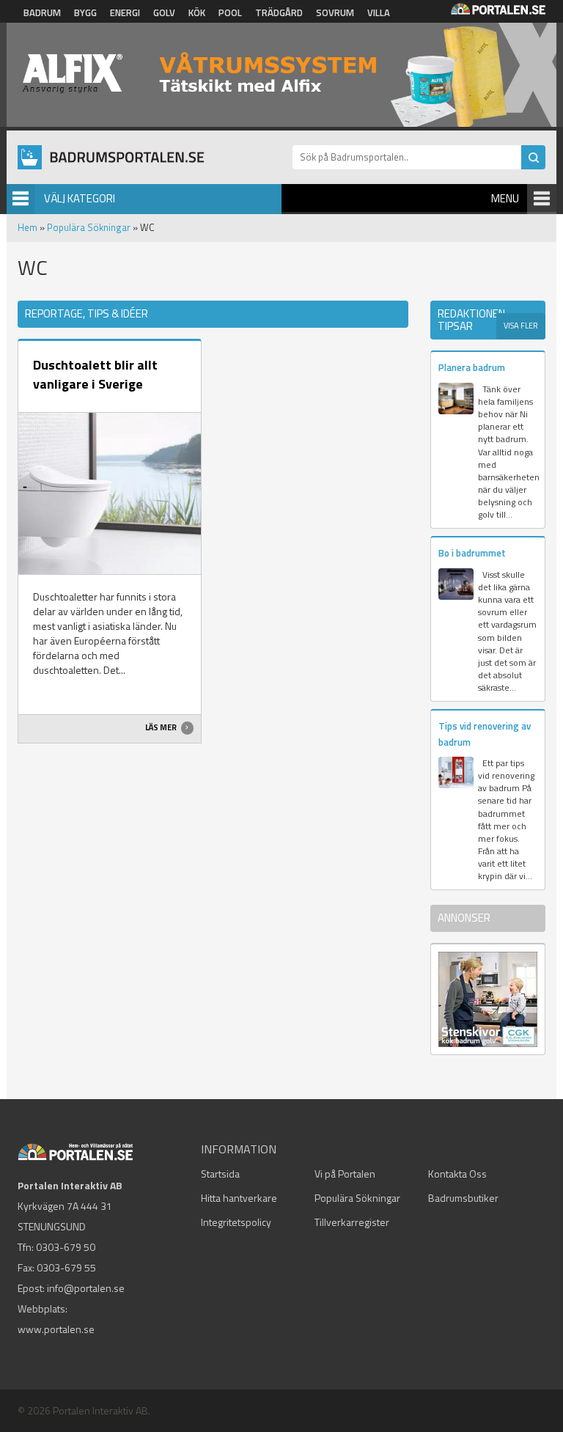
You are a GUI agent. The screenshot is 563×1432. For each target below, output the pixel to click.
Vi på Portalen (344, 1173)
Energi (125, 12)
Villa (378, 12)
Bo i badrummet (472, 553)
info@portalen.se (86, 1288)
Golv (164, 12)
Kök (196, 12)
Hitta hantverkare (239, 1197)
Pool (230, 12)
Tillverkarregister (351, 1222)
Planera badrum (471, 367)
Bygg (85, 12)
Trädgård (279, 12)
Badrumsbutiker (463, 1197)
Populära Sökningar (88, 227)
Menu (505, 198)
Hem (27, 227)
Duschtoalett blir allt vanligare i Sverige (95, 374)
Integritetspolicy (236, 1222)
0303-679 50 (65, 1247)
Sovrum (335, 12)
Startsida (220, 1173)
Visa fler (521, 325)
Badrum (42, 12)
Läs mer (161, 727)
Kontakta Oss (457, 1173)
